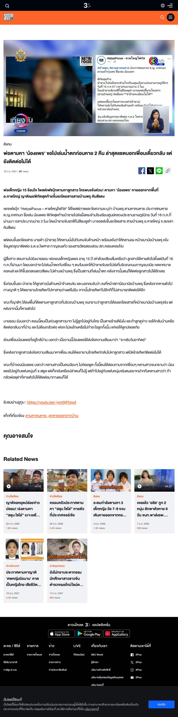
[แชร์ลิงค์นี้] (167, 170)
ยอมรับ (161, 704)
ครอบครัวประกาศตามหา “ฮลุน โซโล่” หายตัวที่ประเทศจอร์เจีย (67, 509)
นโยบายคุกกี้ (97, 685)
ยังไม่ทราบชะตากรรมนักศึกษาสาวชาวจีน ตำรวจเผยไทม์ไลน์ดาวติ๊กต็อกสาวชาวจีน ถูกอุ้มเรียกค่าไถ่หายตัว (67, 578)
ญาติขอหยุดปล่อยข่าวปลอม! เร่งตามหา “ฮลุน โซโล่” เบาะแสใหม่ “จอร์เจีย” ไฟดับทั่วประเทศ (23, 509)
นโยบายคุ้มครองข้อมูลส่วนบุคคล (107, 677)
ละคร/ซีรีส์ (8, 655)
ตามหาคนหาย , (36, 416)
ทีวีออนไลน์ (79, 655)
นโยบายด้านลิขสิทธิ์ (100, 670)
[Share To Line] (159, 170)
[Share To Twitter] (150, 170)
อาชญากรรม (57, 566)
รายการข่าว (55, 662)
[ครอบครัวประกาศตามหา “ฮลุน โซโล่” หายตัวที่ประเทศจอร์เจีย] (67, 480)
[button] (37, 88)
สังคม (96, 496)
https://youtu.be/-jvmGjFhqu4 (51, 402)
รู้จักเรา (94, 662)
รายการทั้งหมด (34, 655)
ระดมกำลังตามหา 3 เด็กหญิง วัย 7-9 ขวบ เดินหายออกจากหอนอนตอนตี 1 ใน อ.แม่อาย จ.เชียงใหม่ (109, 509)
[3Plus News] (12, 17)
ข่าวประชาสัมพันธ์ (58, 670)
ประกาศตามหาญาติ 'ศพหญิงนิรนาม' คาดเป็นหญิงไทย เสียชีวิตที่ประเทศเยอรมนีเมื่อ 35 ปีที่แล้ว (23, 578)
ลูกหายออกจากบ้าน (63, 416)
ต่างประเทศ (12, 566)
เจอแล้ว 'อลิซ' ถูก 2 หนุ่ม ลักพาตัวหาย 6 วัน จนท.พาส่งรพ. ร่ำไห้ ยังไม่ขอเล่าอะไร (152, 509)
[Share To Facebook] (141, 170)
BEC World (97, 655)
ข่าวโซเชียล (12, 496)
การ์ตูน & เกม (10, 670)
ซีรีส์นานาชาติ (10, 662)
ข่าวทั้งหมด (54, 655)
